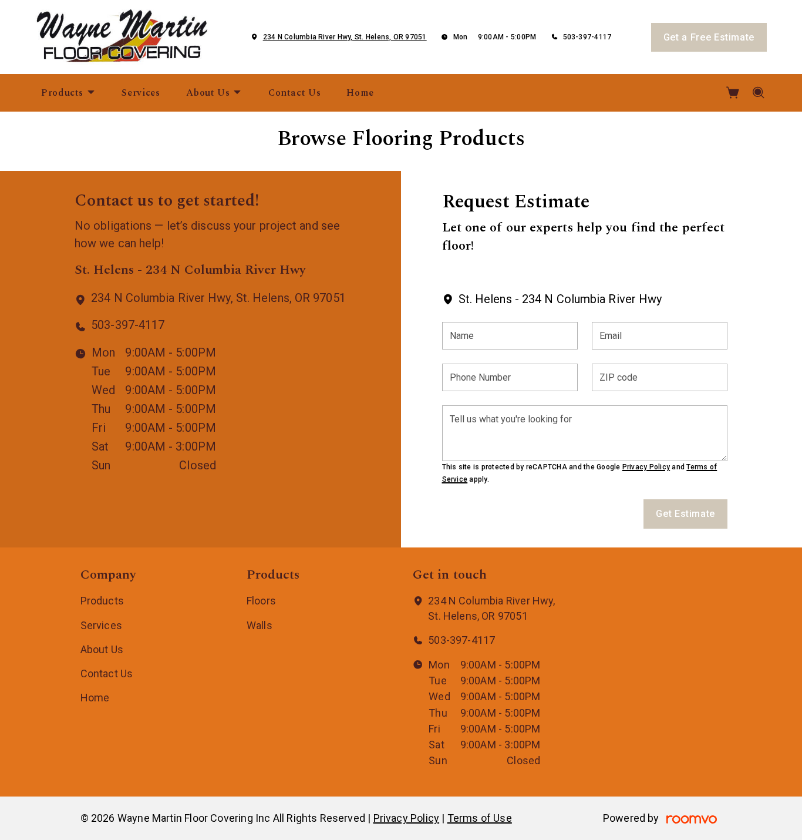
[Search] (759, 92)
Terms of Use (479, 818)
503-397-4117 (587, 37)
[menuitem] (68, 93)
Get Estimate (685, 513)
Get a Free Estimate (708, 37)
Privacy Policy (646, 467)
